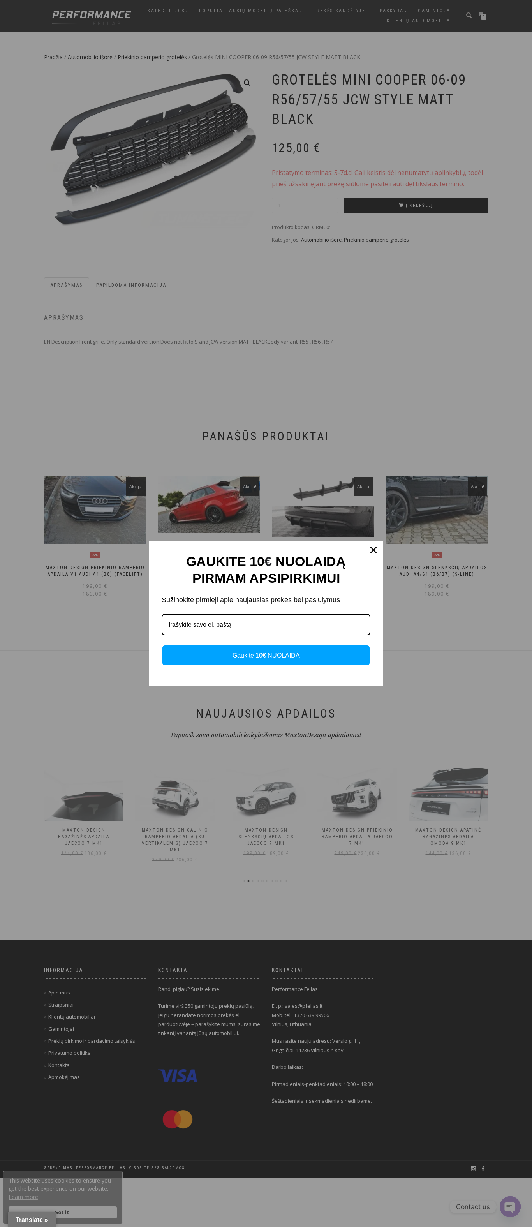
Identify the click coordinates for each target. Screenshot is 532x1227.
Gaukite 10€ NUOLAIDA (266, 655)
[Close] (373, 550)
